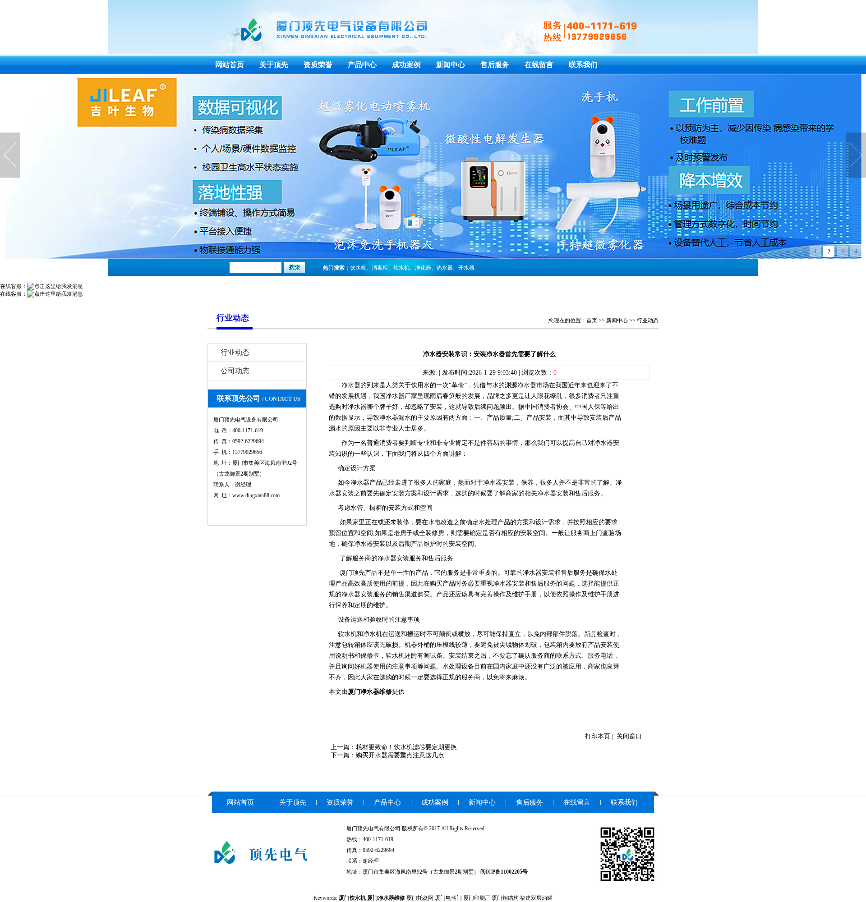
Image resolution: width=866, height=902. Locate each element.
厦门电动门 (448, 898)
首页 (591, 320)
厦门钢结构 (505, 898)
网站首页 (229, 65)
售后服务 (494, 65)
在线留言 (539, 65)
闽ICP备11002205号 (504, 872)
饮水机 (358, 268)
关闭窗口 (629, 736)
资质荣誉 (318, 65)
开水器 (466, 268)
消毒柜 (380, 268)
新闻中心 (450, 65)
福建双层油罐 (536, 898)
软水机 (401, 268)
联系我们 (583, 65)
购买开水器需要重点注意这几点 (400, 755)
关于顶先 (273, 65)
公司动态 (235, 371)
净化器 (423, 268)
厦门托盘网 (419, 898)
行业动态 (648, 320)
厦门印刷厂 (476, 898)
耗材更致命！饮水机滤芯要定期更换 (406, 747)
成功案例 (406, 65)
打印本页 (597, 736)
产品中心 (362, 65)
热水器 (445, 268)
